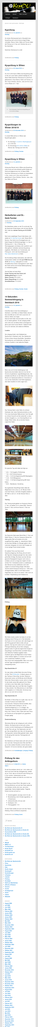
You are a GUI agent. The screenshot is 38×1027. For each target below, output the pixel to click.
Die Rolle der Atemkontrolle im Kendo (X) (16, 830)
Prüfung (16, 57)
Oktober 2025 (8, 915)
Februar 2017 (8, 1003)
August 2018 (8, 989)
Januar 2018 (8, 999)
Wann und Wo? (23, 14)
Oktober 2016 (8, 1005)
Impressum (15, 18)
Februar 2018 (8, 997)
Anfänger (7, 18)
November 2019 (9, 970)
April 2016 (8, 1015)
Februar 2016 (8, 1017)
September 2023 (9, 929)
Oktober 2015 (8, 1023)
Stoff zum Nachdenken (11, 883)
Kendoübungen (18, 750)
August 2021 (8, 954)
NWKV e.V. (8, 844)
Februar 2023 (8, 938)
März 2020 (8, 964)
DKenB (7, 842)
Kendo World (8, 848)
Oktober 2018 (8, 985)
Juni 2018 (7, 993)
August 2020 (8, 958)
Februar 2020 (8, 966)
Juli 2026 (7, 905)
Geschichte (8, 865)
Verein (21, 814)
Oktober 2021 (8, 950)
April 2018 (8, 995)
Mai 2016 (7, 1013)
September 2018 (9, 987)
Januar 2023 (8, 940)
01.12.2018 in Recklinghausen (23, 142)
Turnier (26, 289)
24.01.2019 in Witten (22, 146)
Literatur (7, 877)
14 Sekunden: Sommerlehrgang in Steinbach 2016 (14, 299)
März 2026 (8, 909)
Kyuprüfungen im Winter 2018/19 (13, 126)
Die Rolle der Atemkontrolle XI (13, 828)
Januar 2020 (8, 968)
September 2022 (9, 944)
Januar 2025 (8, 917)
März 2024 (8, 923)
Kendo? (15, 14)
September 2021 (9, 952)
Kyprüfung (10, 29)
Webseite (7, 896)
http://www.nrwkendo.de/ (11, 254)
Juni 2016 (7, 1011)
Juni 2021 (7, 956)
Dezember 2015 (9, 1019)
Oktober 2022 (8, 942)
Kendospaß (8, 871)
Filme (6, 863)
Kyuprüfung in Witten (15, 65)
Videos (7, 894)
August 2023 (8, 931)
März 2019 (8, 978)
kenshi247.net (9, 850)
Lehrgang (25, 750)
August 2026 (8, 903)
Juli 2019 (7, 974)
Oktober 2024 (8, 919)
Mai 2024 (7, 921)
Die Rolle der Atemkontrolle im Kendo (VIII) (17, 836)
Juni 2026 (7, 907)
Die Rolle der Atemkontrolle (13, 861)
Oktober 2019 (8, 972)
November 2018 (9, 984)
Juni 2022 (7, 946)
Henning (7, 34)
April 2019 (8, 976)
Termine (21, 151)
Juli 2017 (7, 1001)
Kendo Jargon (9, 869)
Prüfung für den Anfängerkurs (12, 759)
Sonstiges (8, 881)
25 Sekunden (15, 674)
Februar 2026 (8, 911)
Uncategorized (9, 890)
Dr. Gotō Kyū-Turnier (16, 238)
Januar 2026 (8, 913)
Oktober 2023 (8, 927)
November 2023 (9, 925)
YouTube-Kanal (9, 846)
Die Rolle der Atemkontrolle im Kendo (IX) (17, 834)
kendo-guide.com (10, 852)
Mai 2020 (7, 960)
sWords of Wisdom (10, 885)
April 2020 (8, 962)
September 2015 (9, 1025)
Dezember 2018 (9, 982)
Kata (6, 867)
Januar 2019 (8, 980)
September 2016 (9, 1007)
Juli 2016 (7, 1009)
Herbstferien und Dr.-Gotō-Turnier (14, 216)
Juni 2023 (7, 933)
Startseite (7, 14)
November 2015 (9, 1021)
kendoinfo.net (9, 854)
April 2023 (8, 935)
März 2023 (8, 936)
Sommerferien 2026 (10, 832)
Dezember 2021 (9, 948)
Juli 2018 (7, 991)
